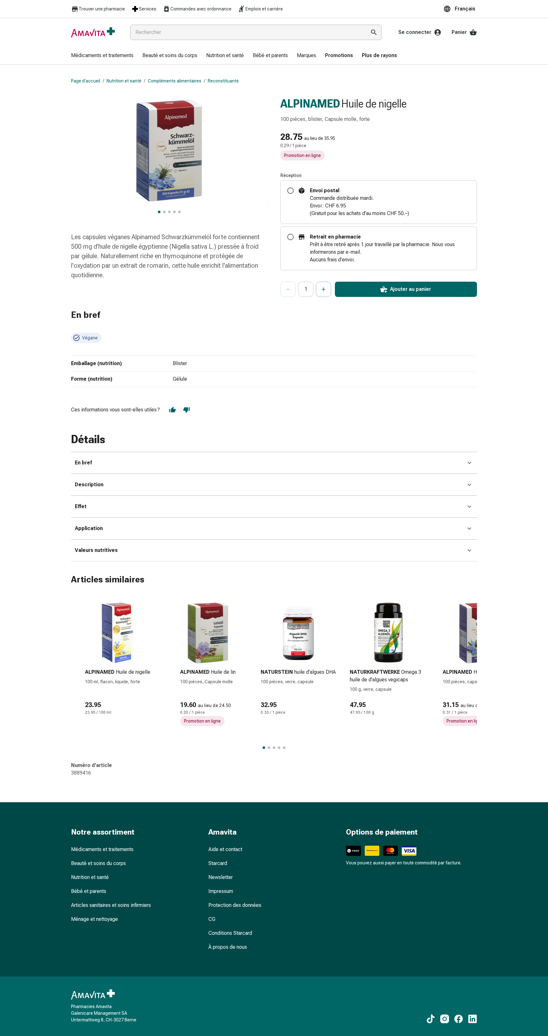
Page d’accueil (85, 80)
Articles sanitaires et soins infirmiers (111, 905)
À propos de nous (227, 947)
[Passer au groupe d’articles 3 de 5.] (274, 747)
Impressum (220, 891)
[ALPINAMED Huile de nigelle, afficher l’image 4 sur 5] (174, 212)
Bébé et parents (88, 891)
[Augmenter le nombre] (323, 289)
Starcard (217, 863)
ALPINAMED (310, 103)
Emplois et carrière (264, 8)
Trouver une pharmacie (102, 8)
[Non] (186, 409)
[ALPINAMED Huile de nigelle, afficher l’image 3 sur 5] (169, 212)
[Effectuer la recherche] (374, 32)
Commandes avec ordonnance (201, 8)
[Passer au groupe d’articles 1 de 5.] (264, 747)
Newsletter (220, 877)
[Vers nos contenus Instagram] (444, 1018)
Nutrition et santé (124, 80)
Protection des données (234, 905)
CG (211, 919)
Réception (291, 175)
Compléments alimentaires (174, 80)
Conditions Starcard (230, 933)
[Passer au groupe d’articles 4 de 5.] (279, 747)
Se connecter (414, 32)
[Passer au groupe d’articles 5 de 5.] (284, 747)
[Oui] (172, 409)
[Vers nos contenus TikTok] (430, 1018)
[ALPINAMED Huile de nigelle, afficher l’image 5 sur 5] (179, 212)
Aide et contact (225, 849)
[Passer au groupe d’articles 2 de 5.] (269, 747)
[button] (460, 9)
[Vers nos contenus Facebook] (458, 1018)
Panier (459, 32)
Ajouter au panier (410, 289)
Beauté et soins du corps (98, 863)
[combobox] (247, 32)
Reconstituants (223, 80)
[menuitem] (102, 56)
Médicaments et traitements (102, 849)
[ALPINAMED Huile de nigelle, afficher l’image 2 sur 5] (164, 212)
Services (147, 8)
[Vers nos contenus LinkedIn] (472, 1018)
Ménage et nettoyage (94, 919)
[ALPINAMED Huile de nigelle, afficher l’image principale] (159, 212)
